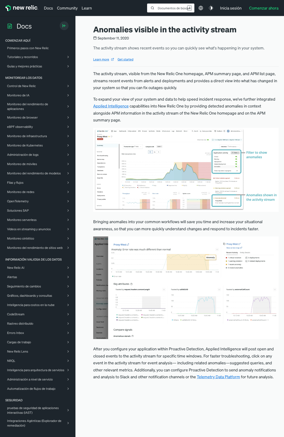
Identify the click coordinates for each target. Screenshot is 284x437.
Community (67, 7)
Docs (48, 7)
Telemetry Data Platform (218, 376)
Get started (125, 59)
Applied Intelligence (111, 105)
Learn (87, 7)
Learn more (101, 59)
